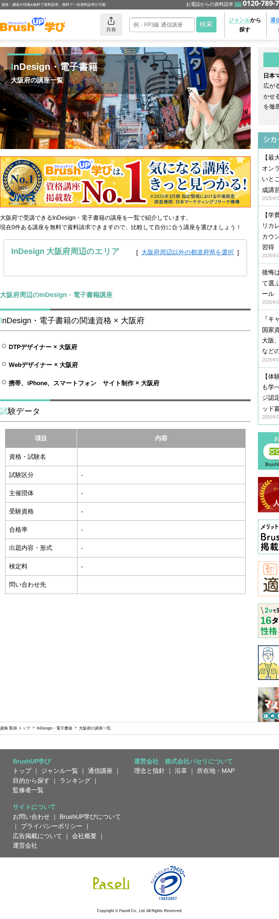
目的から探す (31, 780)
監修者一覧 (28, 790)
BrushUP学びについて (90, 816)
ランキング (75, 780)
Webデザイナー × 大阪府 (43, 364)
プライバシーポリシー (51, 826)
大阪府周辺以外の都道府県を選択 (187, 252)
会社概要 (84, 836)
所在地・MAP (216, 770)
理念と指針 (149, 770)
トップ (22, 770)
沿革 (181, 770)
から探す (245, 24)
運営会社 (25, 845)
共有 (111, 29)
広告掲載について (37, 836)
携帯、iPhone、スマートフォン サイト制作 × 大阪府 (84, 383)
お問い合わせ (31, 816)
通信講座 (100, 770)
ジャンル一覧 (59, 770)
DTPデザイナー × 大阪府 (43, 347)
